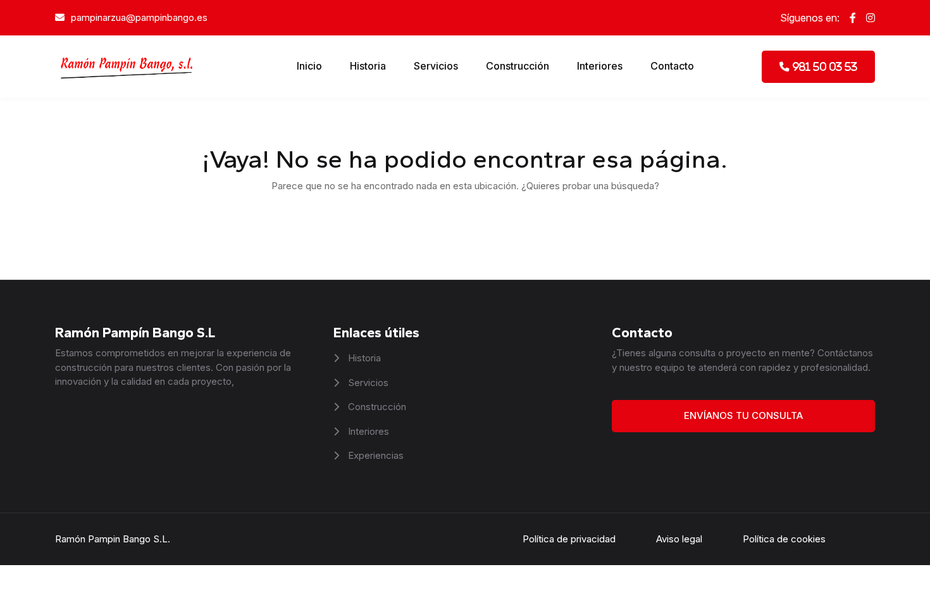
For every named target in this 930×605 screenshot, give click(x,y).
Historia (368, 65)
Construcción (517, 65)
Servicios (436, 65)
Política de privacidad (569, 539)
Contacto (672, 65)
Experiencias (374, 455)
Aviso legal (679, 539)
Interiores (600, 65)
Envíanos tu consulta (743, 415)
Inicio (309, 65)
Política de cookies (784, 539)
